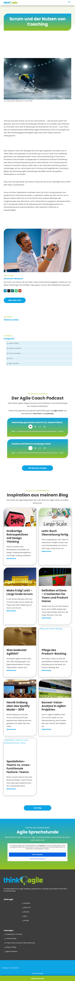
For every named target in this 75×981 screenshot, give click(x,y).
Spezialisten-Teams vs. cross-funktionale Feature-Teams (18, 766)
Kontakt (26, 920)
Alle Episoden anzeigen (37, 468)
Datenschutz (15, 968)
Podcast (26, 912)
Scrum (11, 358)
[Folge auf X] (8, 290)
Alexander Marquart (15, 101)
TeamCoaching (11, 938)
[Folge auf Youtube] (19, 290)
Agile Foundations (11, 951)
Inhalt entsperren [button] (37, 854)
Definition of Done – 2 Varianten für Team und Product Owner (55, 595)
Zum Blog (37, 808)
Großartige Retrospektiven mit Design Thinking (17, 536)
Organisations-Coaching (14, 934)
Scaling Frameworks (15, 348)
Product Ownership (15, 353)
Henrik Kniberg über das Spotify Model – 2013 (18, 705)
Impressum (5, 968)
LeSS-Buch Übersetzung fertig (55, 532)
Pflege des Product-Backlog (54, 652)
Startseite (27, 903)
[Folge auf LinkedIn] (5, 290)
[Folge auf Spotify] (16, 290)
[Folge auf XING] (12, 290)
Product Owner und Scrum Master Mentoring (20, 943)
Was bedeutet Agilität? (16, 652)
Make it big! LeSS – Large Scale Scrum (19, 592)
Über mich (27, 907)
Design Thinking (13, 343)
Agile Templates (14, 363)
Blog (25, 916)
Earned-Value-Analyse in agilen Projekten (54, 705)
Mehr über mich (14, 300)
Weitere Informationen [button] (37, 859)
